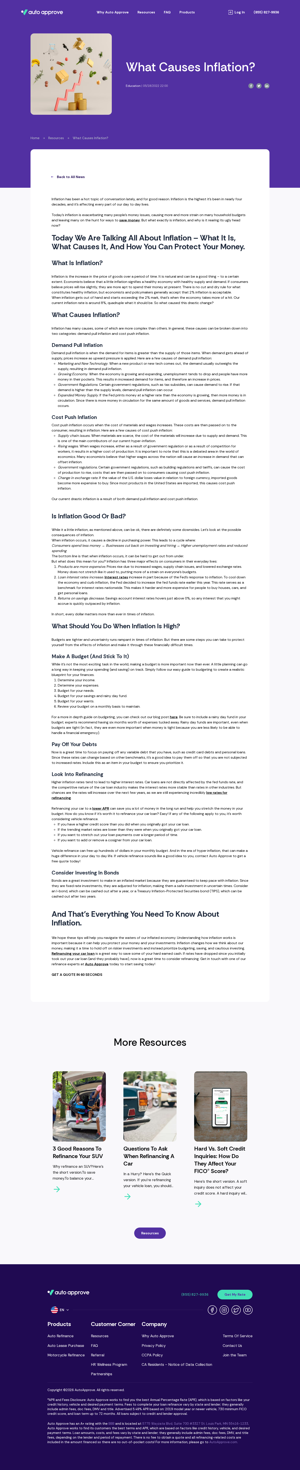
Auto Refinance (60, 1335)
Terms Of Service (238, 1335)
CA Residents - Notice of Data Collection (177, 1364)
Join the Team (235, 1355)
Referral (97, 1355)
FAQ (167, 12)
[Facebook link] (212, 1310)
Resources (146, 12)
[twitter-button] (259, 86)
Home (35, 138)
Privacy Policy (154, 1345)
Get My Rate (235, 1294)
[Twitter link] (236, 1310)
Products (187, 12)
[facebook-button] (251, 86)
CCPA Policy (152, 1355)
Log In (240, 12)
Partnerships (101, 1374)
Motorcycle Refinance (66, 1355)
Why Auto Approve (113, 12)
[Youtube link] (248, 1310)
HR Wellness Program (109, 1364)
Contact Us (232, 1345)
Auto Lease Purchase (65, 1345)
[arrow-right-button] (79, 1189)
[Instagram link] (224, 1310)
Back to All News (71, 177)
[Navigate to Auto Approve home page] (42, 12)
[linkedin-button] (266, 86)
